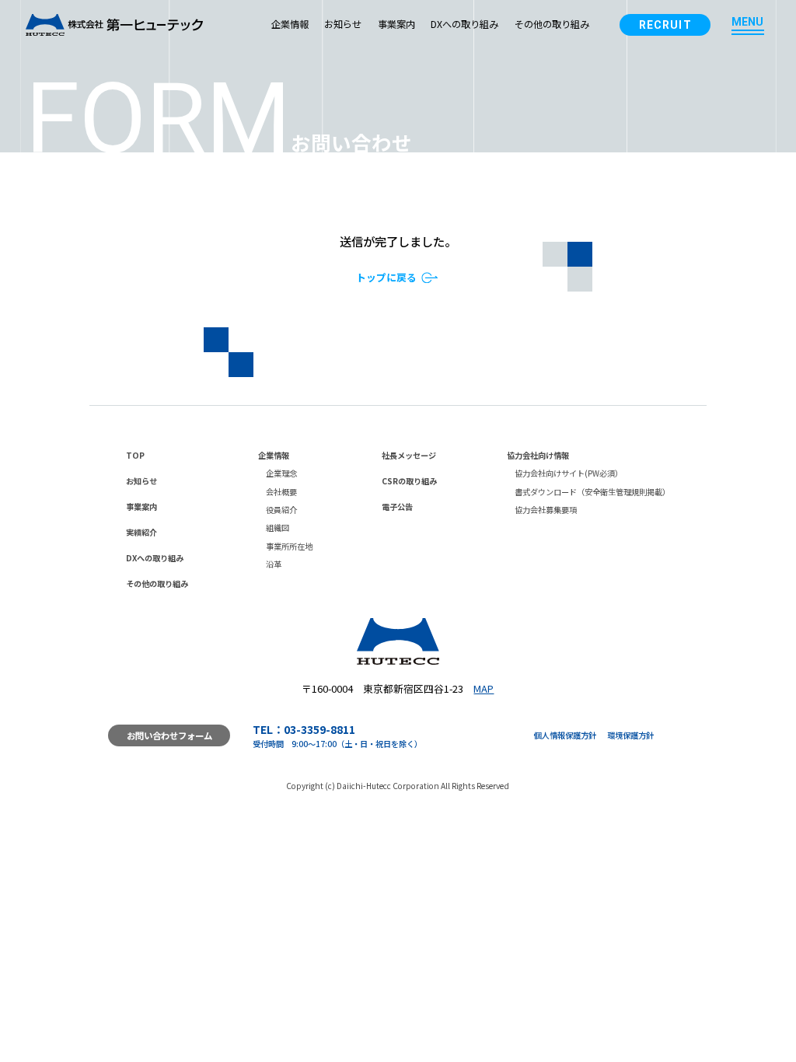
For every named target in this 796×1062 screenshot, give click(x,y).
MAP (483, 688)
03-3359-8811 (319, 729)
